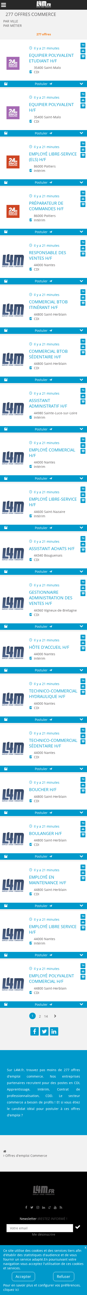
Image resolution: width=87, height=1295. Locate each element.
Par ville (10, 21)
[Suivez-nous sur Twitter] (32, 1207)
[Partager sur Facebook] (34, 1031)
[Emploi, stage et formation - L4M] (4, 1151)
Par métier (12, 25)
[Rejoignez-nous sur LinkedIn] (44, 1207)
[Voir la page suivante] (55, 1016)
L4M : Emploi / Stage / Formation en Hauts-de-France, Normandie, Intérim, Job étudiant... (43, 5)
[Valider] (78, 1227)
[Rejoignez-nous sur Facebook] (26, 1207)
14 (46, 1016)
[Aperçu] (81, 84)
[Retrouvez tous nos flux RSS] (61, 1207)
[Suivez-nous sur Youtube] (55, 1207)
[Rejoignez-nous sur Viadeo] (49, 1207)
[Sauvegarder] (5, 84)
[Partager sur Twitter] (44, 1031)
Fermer (85, 1247)
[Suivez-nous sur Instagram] (38, 1207)
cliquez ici (11, 1289)
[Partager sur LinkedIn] (54, 1031)
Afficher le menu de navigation (3, 5)
